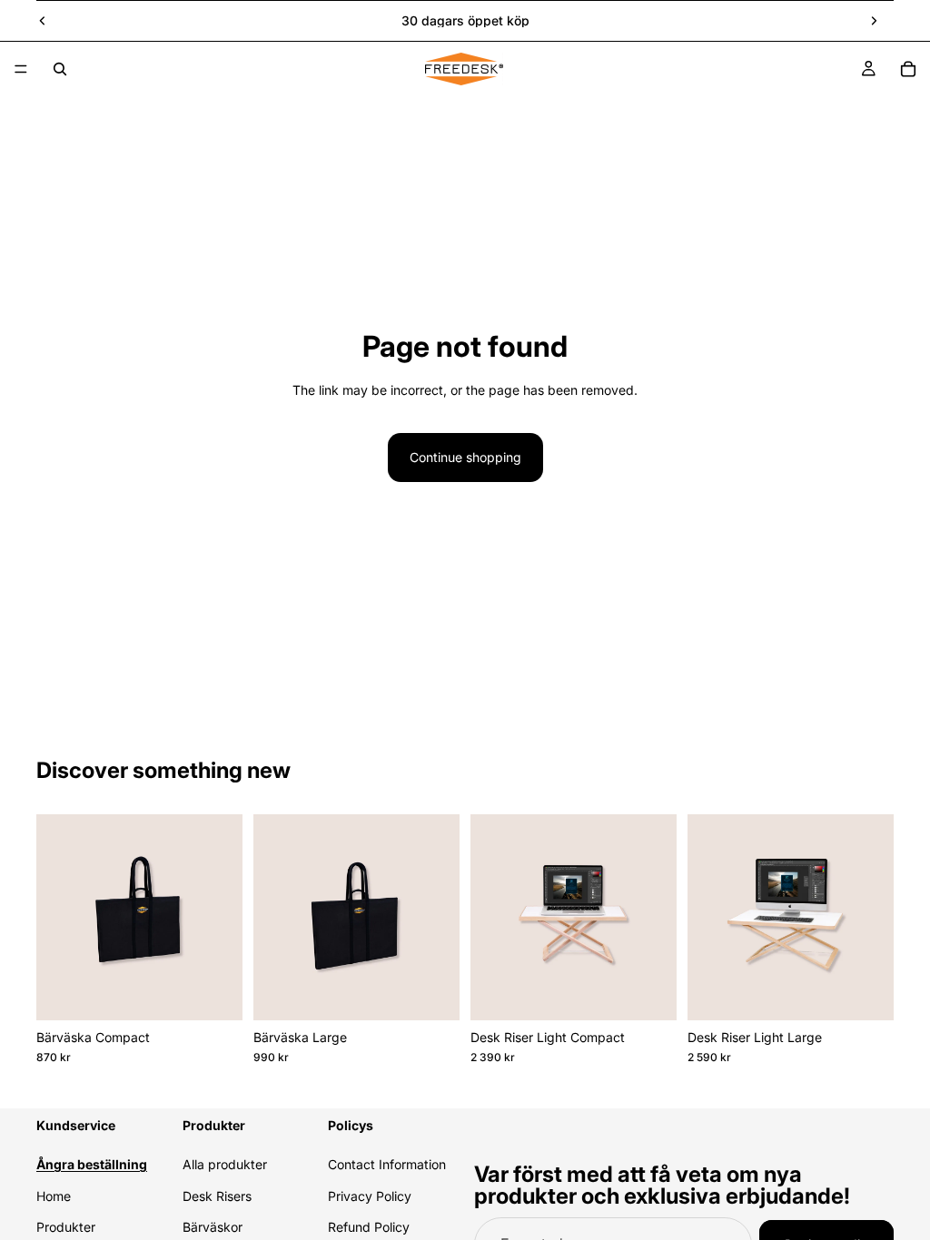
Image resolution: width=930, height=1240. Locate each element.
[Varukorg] (908, 69)
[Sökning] (60, 69)
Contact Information (387, 1164)
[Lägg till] (214, 992)
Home (53, 1195)
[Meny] (21, 69)
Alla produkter (225, 1164)
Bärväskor (212, 1227)
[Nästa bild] (874, 21)
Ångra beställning (91, 1164)
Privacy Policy (369, 1195)
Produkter (65, 1227)
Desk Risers (217, 1195)
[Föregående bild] (43, 21)
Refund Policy (369, 1227)
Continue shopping (465, 457)
